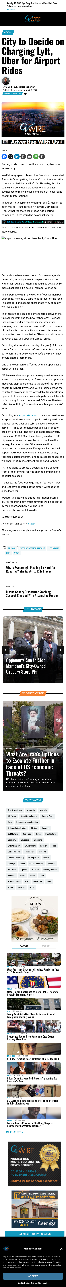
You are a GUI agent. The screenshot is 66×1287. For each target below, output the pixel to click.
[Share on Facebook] (4, 156)
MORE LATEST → (14, 1132)
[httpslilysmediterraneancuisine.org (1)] (35, 941)
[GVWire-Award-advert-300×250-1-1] (34, 1185)
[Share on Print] (23, 156)
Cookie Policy (23, 1283)
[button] (61, 1248)
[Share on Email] (29, 156)
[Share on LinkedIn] (17, 156)
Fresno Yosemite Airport (32, 548)
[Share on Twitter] (10, 156)
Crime (9, 989)
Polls (9, 1076)
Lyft (8, 553)
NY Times (5, 9)
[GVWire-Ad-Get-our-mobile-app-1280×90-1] (33, 223)
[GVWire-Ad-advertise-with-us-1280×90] (33, 143)
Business (11, 1056)
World (9, 749)
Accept (33, 1276)
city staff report (29, 415)
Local (8, 32)
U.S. (8, 1011)
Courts (9, 655)
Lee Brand (54, 548)
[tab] (24, 946)
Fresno (12, 548)
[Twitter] (25, 94)
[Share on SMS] (36, 156)
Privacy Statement (39, 1283)
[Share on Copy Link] (42, 156)
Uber (16, 553)
